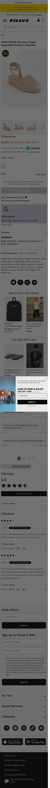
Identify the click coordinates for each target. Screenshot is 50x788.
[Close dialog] (47, 378)
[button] (45, 311)
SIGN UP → (32, 402)
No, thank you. (32, 406)
